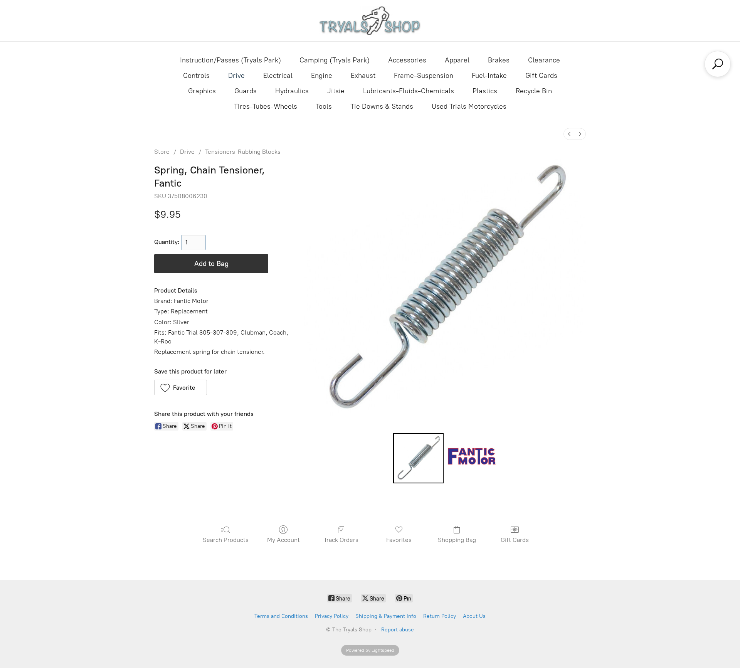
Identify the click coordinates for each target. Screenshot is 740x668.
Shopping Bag (457, 539)
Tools (324, 106)
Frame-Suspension (423, 75)
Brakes (499, 60)
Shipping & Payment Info (385, 616)
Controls (196, 75)
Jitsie (336, 91)
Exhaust (363, 75)
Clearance (544, 60)
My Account (283, 539)
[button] (180, 387)
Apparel (457, 60)
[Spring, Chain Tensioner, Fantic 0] (418, 458)
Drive (236, 75)
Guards (245, 91)
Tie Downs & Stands (381, 106)
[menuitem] (569, 134)
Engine (321, 75)
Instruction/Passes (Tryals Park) (230, 60)
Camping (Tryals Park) (334, 60)
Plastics (485, 91)
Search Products (226, 539)
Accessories (407, 60)
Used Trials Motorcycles (469, 106)
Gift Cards (541, 75)
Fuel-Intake (489, 75)
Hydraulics (292, 91)
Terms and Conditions (281, 616)
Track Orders (341, 539)
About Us (474, 616)
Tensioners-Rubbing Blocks (243, 151)
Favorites (399, 539)
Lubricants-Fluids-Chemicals (408, 91)
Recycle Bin (534, 91)
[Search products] (718, 64)
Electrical (278, 75)
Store (162, 151)
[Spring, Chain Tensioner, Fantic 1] (472, 458)
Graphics (202, 91)
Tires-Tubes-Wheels (265, 106)
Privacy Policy (331, 616)
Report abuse (397, 629)
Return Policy (439, 616)
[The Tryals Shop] (370, 20)
